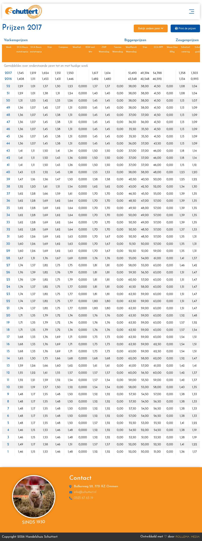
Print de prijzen (187, 28)
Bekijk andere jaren (149, 28)
